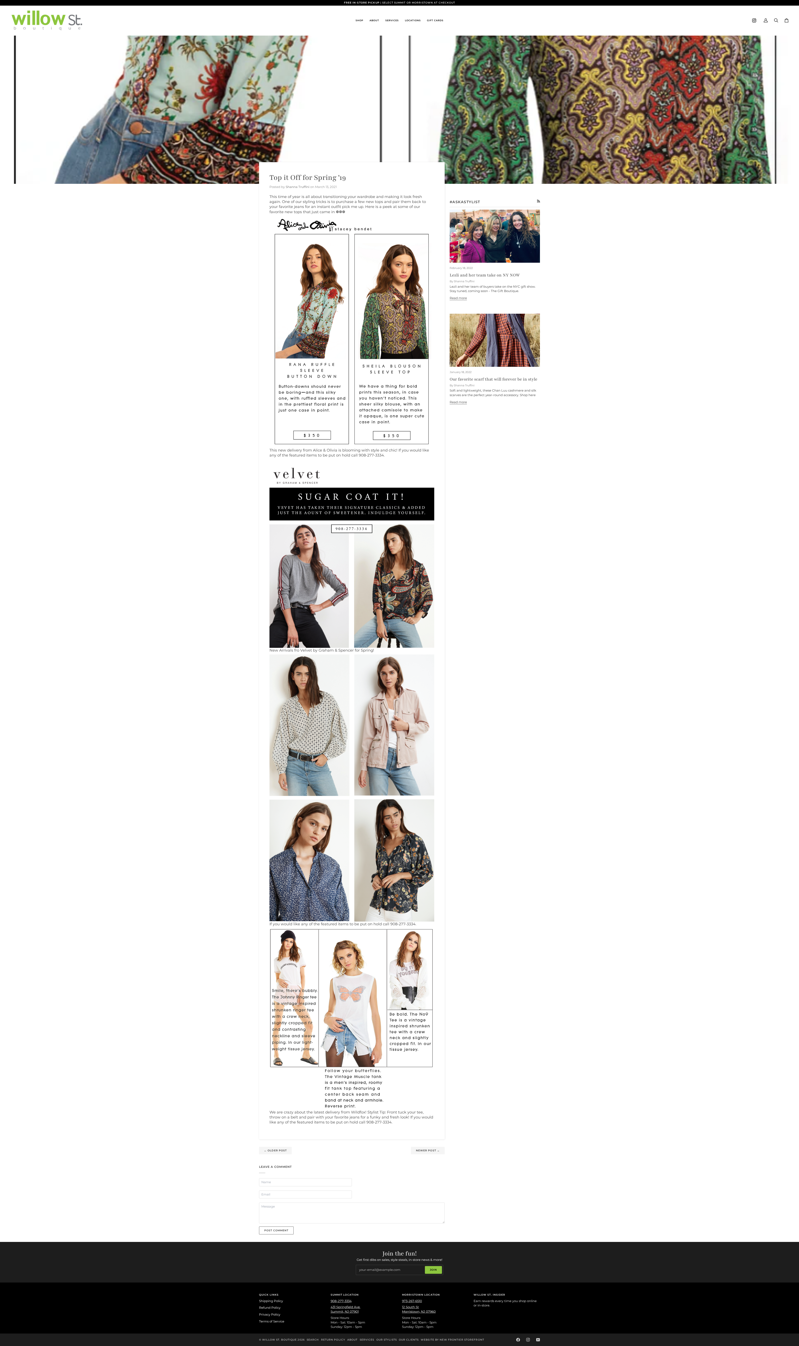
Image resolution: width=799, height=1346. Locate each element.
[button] (359, 21)
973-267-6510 (412, 1301)
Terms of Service (271, 1321)
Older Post (275, 1150)
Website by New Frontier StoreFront (452, 1339)
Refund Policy (269, 1308)
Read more (458, 298)
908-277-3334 (341, 1301)
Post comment (276, 1230)
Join (433, 1269)
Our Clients (409, 1339)
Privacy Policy (269, 1314)
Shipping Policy (271, 1301)
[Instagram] (754, 21)
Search (313, 1339)
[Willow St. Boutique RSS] (538, 201)
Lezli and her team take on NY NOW (485, 275)
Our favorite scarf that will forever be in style (493, 379)
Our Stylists (386, 1339)
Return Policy (333, 1339)
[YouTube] (538, 1340)
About (352, 1339)
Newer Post (428, 1150)
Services (367, 1339)
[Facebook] (518, 1340)
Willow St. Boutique (279, 1339)
